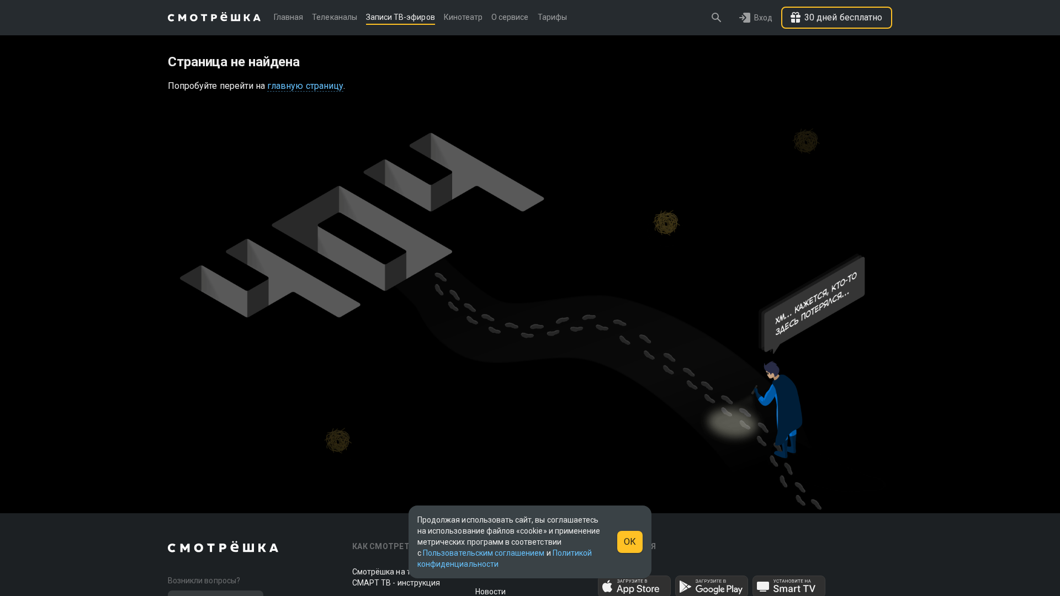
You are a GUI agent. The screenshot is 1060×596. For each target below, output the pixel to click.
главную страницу (305, 86)
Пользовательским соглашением (483, 553)
